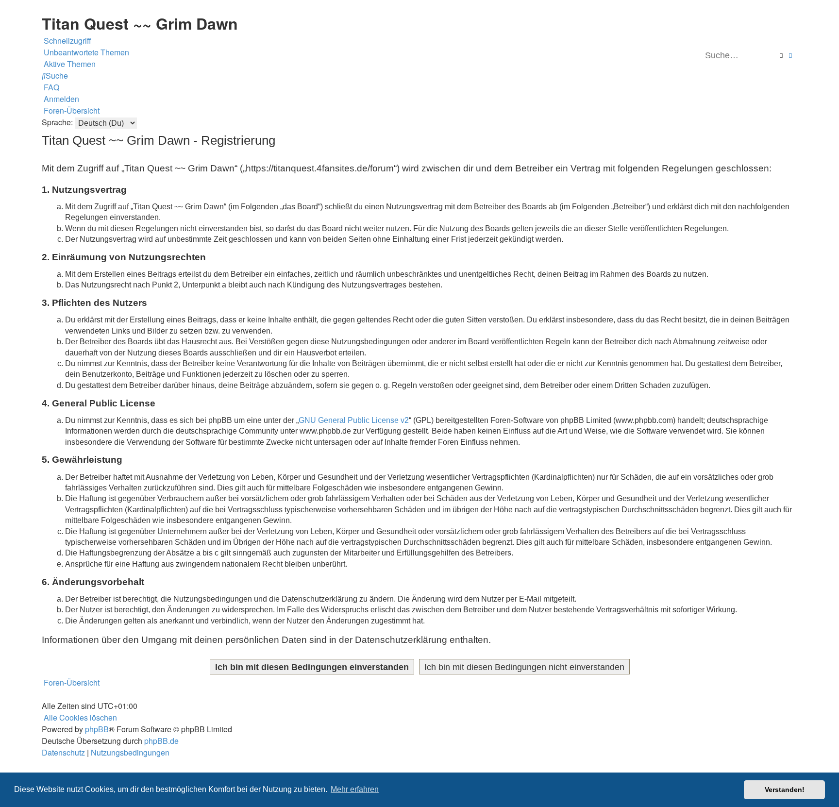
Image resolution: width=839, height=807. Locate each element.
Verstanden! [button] (785, 789)
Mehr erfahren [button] (355, 789)
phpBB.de (161, 740)
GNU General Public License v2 (354, 420)
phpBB (97, 729)
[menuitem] (85, 52)
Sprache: (57, 122)
